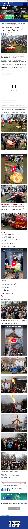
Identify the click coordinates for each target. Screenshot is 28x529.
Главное (4, 32)
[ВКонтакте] (5, 34)
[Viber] (3, 34)
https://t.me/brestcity (6, 477)
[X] (7, 490)
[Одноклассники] (7, 34)
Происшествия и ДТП (7, 23)
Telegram (15, 502)
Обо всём (11, 24)
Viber (10, 502)
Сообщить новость (18, 24)
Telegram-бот (24, 503)
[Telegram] (1, 34)
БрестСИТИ (15, 471)
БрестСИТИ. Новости (8, 4)
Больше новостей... (14, 508)
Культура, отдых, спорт (10, 32)
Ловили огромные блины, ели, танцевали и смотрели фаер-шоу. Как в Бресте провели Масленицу (12, 29)
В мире (20, 23)
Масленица (11, 480)
